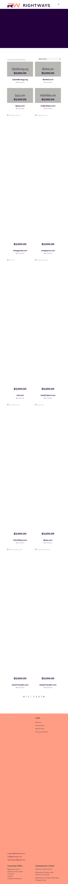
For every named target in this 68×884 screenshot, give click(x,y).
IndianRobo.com (48, 106)
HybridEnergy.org (20, 79)
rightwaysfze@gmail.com (16, 860)
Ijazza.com (20, 106)
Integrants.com (48, 250)
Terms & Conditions (41, 732)
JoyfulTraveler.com (20, 685)
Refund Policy (39, 728)
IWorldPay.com (20, 540)
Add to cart (13, 80)
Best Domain (20, 82)
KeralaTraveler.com (47, 685)
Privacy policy (39, 725)
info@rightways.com (14, 857)
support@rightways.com (16, 853)
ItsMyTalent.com (48, 395)
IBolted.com (47, 79)
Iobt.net (20, 395)
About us (38, 722)
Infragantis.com (20, 250)
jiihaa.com (48, 540)
